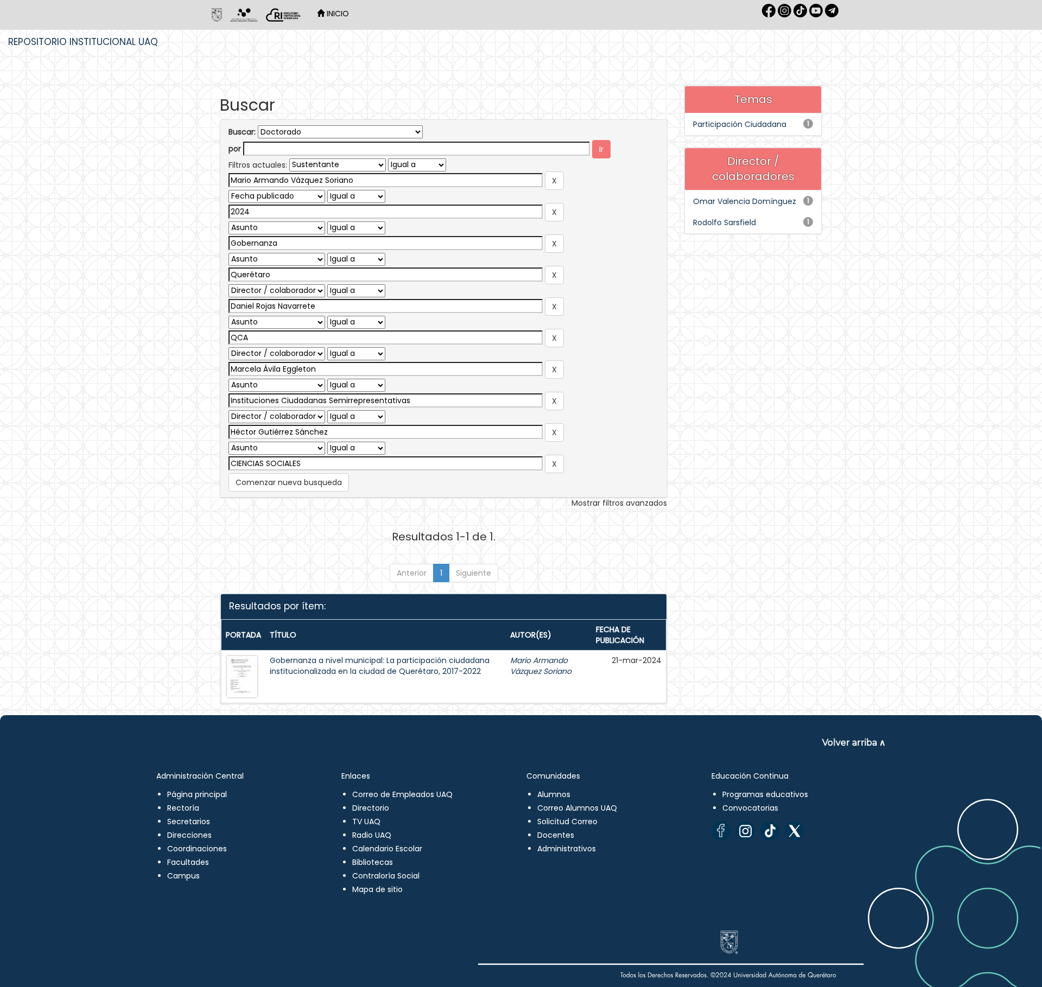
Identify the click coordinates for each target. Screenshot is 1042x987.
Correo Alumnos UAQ (577, 808)
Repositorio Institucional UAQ (83, 41)
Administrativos (566, 848)
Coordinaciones (197, 848)
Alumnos (553, 794)
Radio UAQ (371, 835)
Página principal (197, 794)
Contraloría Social (386, 875)
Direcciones (189, 835)
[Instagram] (745, 831)
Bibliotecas (372, 862)
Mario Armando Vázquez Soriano (540, 666)
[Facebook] (720, 831)
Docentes (555, 835)
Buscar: (242, 131)
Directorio (370, 808)
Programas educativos (765, 794)
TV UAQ (366, 821)
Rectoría (183, 808)
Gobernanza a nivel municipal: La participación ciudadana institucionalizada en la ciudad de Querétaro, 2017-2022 (380, 666)
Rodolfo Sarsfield (724, 222)
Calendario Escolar (387, 848)
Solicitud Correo (567, 821)
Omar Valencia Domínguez (744, 201)
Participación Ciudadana (739, 124)
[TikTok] (769, 831)
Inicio (337, 13)
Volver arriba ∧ (854, 742)
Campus (183, 875)
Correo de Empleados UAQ (402, 794)
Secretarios (188, 821)
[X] (794, 831)
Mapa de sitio (377, 889)
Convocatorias (750, 808)
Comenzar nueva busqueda (289, 482)
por (234, 148)
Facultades (188, 862)
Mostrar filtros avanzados (619, 503)
